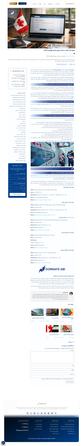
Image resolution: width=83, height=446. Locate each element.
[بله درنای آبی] (27, 413)
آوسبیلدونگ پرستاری (21, 125)
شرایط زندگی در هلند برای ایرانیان (19, 147)
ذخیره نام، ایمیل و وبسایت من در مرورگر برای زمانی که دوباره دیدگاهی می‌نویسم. (57, 378)
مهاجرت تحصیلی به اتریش (20, 110)
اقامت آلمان (23, 132)
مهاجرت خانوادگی (47, 94)
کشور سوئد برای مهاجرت (20, 145)
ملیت (22, 188)
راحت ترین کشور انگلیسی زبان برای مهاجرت (17, 106)
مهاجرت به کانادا (68, 283)
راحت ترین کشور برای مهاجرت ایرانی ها (18, 95)
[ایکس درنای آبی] (55, 413)
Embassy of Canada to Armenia (41, 247)
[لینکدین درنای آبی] (41, 413)
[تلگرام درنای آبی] (34, 413)
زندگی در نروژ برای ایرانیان (20, 143)
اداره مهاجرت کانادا (65, 70)
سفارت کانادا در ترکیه (69, 181)
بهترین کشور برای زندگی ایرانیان (19, 102)
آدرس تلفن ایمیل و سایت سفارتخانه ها (62, 64)
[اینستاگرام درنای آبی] (31, 413)
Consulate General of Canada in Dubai (42, 230)
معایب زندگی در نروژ (21, 134)
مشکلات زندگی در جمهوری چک (19, 149)
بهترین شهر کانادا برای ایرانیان (19, 152)
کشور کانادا (68, 56)
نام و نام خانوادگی (20, 173)
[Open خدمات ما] (55, 4)
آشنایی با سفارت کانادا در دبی (54, 334)
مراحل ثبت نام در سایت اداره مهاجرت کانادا (18, 82)
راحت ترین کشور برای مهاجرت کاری (18, 99)
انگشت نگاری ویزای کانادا (49, 177)
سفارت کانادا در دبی (70, 217)
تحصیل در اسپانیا (22, 117)
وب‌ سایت (72, 374)
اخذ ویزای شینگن (22, 154)
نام (73, 365)
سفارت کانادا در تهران (41, 175)
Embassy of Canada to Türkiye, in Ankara (43, 200)
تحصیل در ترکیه (22, 115)
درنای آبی (73, 56)
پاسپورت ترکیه (22, 156)
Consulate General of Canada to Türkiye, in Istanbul (45, 215)
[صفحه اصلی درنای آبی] (69, 3)
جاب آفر (24, 121)
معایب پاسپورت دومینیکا (20, 160)
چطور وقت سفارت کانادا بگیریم (68, 334)
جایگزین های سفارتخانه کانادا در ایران (18, 84)
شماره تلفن (22, 178)
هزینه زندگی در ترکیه (21, 139)
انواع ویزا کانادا (64, 280)
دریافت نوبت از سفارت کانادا (37, 177)
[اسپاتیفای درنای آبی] (48, 413)
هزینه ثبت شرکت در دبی (20, 128)
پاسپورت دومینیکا (21, 158)
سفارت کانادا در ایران (55, 318)
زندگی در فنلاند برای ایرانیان (20, 141)
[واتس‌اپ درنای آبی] (38, 413)
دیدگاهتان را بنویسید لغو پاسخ (19, 86)
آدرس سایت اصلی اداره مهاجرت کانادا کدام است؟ (18, 78)
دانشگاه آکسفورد (22, 112)
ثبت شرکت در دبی (21, 130)
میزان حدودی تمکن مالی (20, 183)
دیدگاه (72, 350)
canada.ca (53, 104)
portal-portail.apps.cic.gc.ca (36, 110)
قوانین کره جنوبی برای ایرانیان (19, 136)
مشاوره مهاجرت (22, 108)
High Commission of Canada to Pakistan (43, 263)
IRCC (56, 87)
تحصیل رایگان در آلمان (21, 119)
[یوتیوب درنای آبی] (45, 413)
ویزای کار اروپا (22, 123)
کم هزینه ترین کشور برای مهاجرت (19, 97)
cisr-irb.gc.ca (33, 104)
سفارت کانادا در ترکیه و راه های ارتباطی (38, 318)
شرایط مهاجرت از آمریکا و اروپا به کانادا (62, 168)
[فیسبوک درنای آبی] (52, 413)
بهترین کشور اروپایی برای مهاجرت (19, 104)
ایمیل (72, 369)
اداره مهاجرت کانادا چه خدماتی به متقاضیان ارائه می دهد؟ (19, 75)
